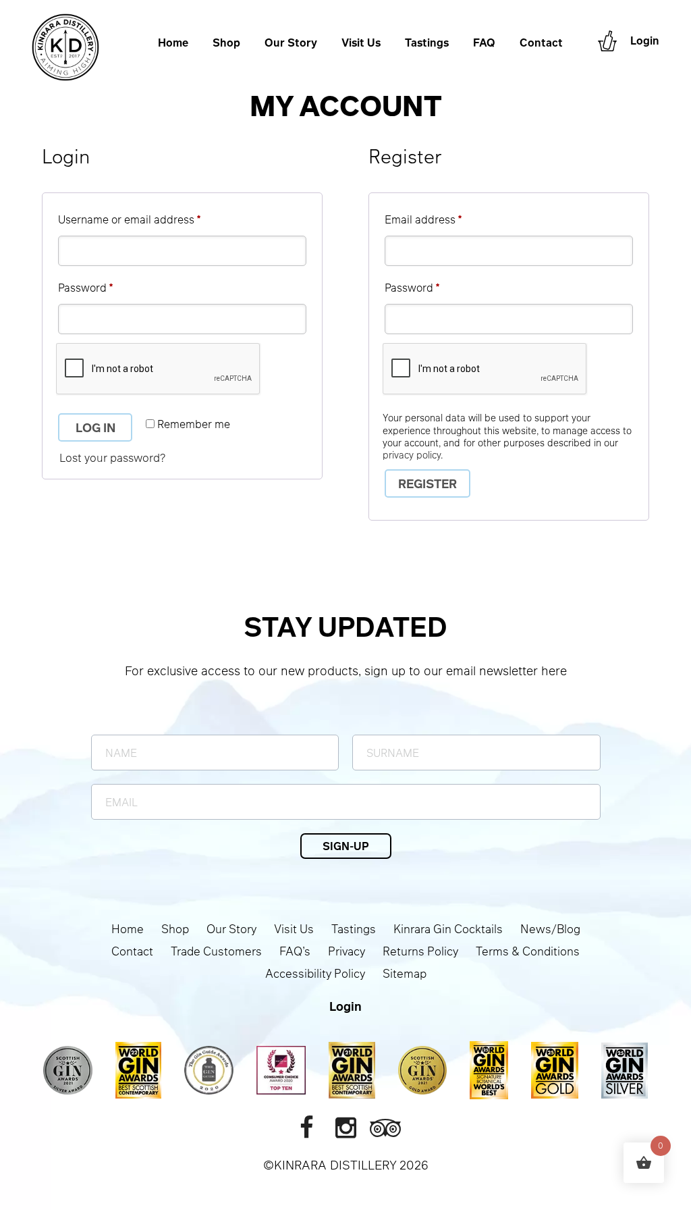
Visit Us (361, 43)
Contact (541, 43)
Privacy (346, 951)
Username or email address (151, 219)
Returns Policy (420, 951)
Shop (226, 43)
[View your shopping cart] (607, 40)
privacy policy (412, 454)
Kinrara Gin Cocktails (448, 928)
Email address (445, 219)
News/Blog (550, 928)
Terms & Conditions (528, 951)
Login (644, 41)
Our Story (291, 43)
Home (173, 43)
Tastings (427, 43)
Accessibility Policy (315, 973)
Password (107, 287)
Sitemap (404, 973)
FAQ (484, 43)
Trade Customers (216, 951)
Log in (95, 427)
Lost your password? (112, 457)
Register (427, 483)
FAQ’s (294, 951)
